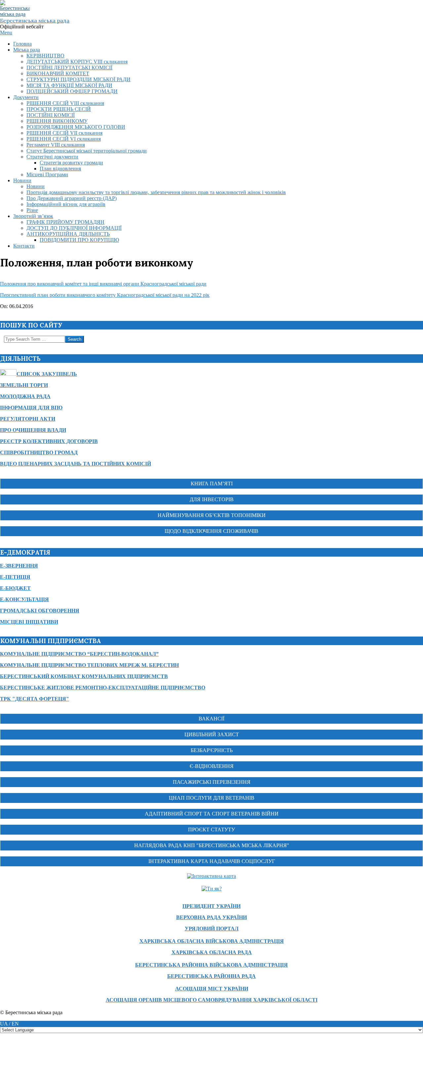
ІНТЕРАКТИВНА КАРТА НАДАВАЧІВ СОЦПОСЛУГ (211, 861)
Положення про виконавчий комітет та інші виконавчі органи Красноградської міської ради (103, 284)
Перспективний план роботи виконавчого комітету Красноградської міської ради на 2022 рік (105, 295)
